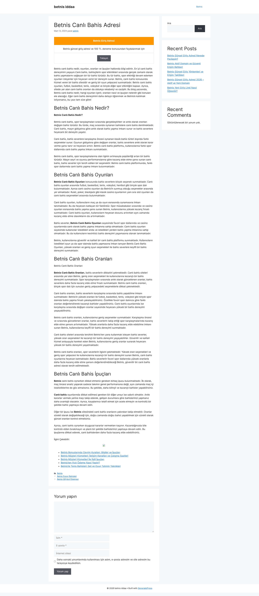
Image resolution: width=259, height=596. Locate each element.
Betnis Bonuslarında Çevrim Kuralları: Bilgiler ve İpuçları (90, 452)
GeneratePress (145, 588)
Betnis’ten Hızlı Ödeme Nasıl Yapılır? (80, 462)
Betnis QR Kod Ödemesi (68, 479)
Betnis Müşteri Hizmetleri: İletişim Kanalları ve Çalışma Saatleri (94, 455)
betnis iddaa (64, 7)
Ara (169, 23)
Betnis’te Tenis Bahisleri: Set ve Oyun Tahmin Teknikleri (91, 466)
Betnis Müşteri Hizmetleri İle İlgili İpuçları (82, 459)
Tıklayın (104, 58)
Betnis (199, 6)
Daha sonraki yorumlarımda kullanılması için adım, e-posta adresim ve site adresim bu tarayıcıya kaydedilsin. (103, 561)
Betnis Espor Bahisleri (67, 476)
